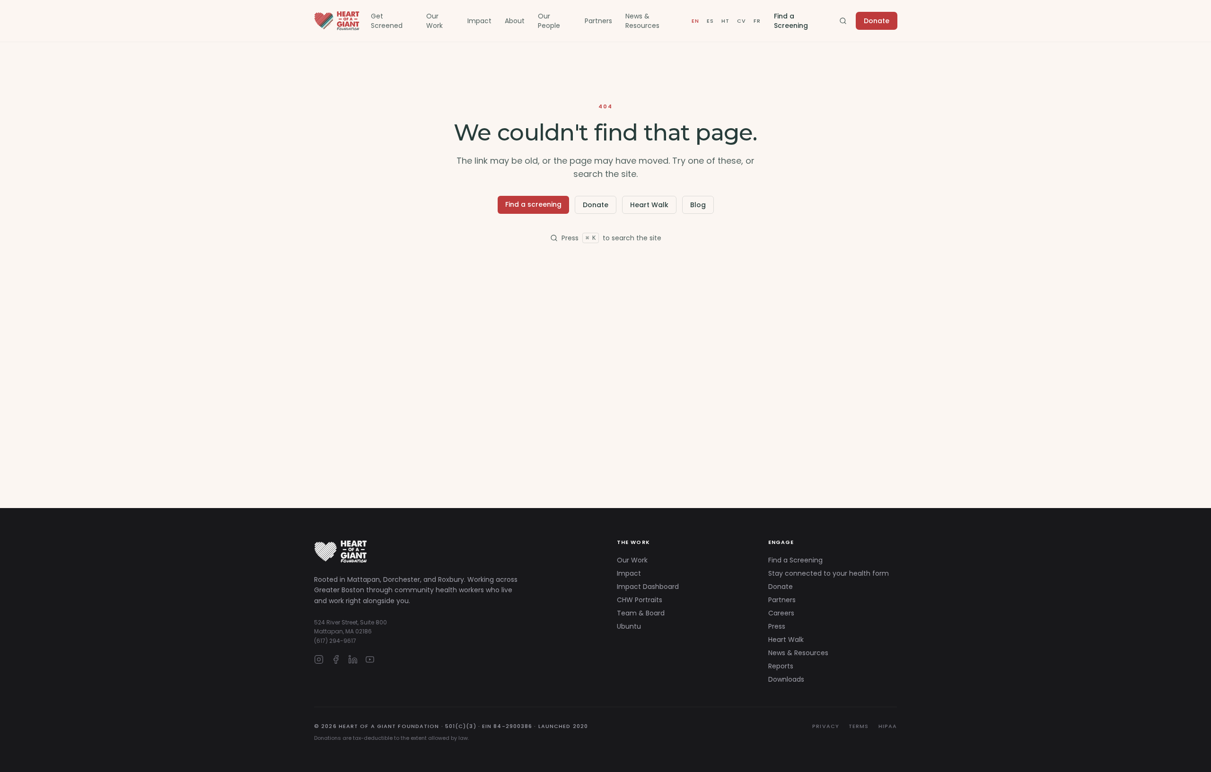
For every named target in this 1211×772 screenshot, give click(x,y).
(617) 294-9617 (335, 641)
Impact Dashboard (648, 586)
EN (695, 21)
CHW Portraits (639, 600)
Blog (698, 205)
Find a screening (533, 204)
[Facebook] (336, 659)
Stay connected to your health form (828, 573)
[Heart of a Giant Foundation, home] (337, 20)
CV (741, 21)
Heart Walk (649, 205)
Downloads (786, 679)
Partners (598, 21)
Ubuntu (629, 626)
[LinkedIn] (353, 659)
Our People (549, 20)
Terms (859, 726)
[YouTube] (370, 659)
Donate (876, 21)
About (515, 21)
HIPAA (887, 726)
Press (776, 626)
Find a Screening (791, 20)
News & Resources (642, 20)
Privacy (825, 726)
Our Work (434, 20)
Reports (780, 666)
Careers (781, 613)
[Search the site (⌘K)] (843, 20)
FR (757, 21)
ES (710, 21)
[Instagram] (319, 659)
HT (725, 21)
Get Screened (387, 20)
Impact (479, 21)
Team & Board (641, 613)
